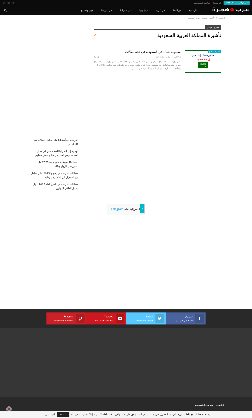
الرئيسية (217, 3)
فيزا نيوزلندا (106, 10)
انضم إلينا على (125, 209)
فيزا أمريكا (160, 10)
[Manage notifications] (9, 409)
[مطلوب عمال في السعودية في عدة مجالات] (203, 61)
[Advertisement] (56, 76)
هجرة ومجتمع (87, 10)
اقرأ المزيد (49, 414)
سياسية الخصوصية (202, 3)
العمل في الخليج (214, 52)
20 (95, 56)
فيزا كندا (177, 10)
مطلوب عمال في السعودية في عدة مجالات (153, 52)
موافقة (63, 414)
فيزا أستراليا (125, 10)
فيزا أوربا (143, 10)
